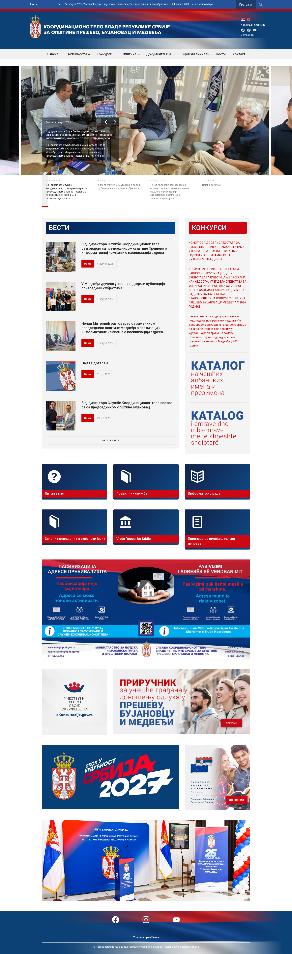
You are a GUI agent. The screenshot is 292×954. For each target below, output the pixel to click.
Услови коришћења (146, 937)
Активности (77, 54)
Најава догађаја (94, 363)
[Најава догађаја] (60, 376)
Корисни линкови (195, 54)
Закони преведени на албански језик (75, 539)
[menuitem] (244, 19)
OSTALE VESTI (110, 440)
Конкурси (104, 54)
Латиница (246, 24)
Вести (33, 4)
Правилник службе (131, 493)
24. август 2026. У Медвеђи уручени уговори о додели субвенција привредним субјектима (64, 4)
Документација (158, 54)
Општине (129, 54)
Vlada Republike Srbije (133, 539)
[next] (114, 121)
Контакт (238, 54)
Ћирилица (259, 24)
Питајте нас (54, 493)
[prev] (105, 121)
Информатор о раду (204, 493)
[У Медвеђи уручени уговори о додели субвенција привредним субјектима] (60, 296)
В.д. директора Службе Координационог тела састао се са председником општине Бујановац (126, 405)
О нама (52, 54)
